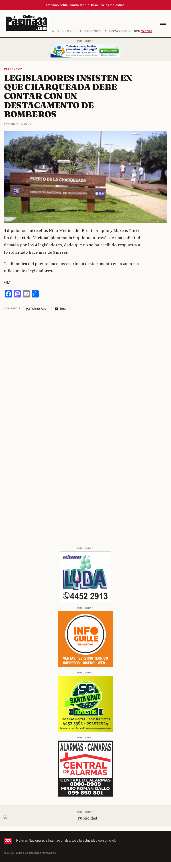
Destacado (13, 68)
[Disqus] (85, 368)
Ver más (146, 31)
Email (63, 308)
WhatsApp (38, 308)
